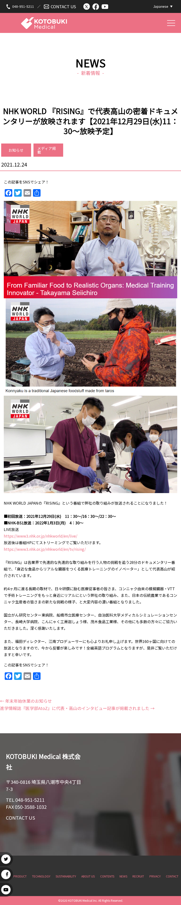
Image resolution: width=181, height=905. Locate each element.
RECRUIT (138, 876)
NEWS (123, 876)
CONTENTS (107, 876)
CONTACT (172, 876)
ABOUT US (88, 876)
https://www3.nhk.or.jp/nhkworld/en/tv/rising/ (45, 549)
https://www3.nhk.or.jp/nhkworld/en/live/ (40, 536)
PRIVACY (155, 876)
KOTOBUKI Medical (44, 20)
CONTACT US (63, 6)
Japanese (160, 6)
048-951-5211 (23, 6)
